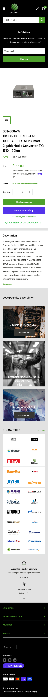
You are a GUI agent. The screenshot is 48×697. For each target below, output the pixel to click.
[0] (43, 8)
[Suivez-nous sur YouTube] (9, 660)
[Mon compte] (37, 8)
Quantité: (7, 192)
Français (7, 647)
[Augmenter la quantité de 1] (29, 192)
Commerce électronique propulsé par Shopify (20, 691)
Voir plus (41, 430)
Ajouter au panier (24, 202)
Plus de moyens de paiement (24, 216)
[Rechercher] (42, 20)
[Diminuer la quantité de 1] (15, 192)
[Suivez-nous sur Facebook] (4, 660)
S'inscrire (24, 59)
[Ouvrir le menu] (4, 8)
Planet (6, 157)
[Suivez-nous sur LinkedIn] (15, 660)
